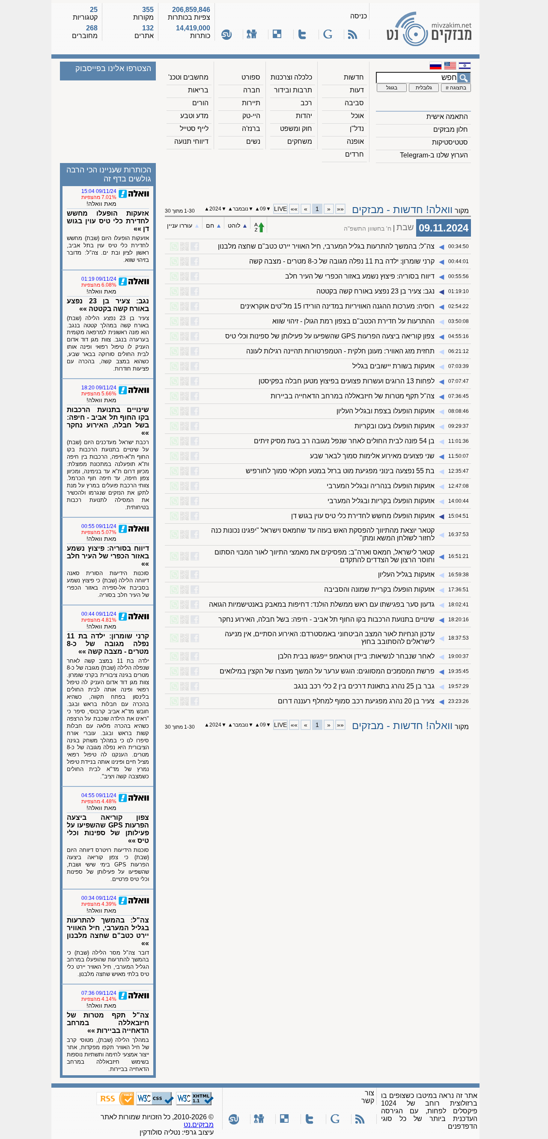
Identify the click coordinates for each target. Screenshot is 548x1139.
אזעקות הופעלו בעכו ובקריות (394, 426)
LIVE (280, 208)
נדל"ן (357, 128)
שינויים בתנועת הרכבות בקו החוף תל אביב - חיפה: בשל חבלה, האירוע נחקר (326, 619)
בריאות (198, 90)
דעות (357, 90)
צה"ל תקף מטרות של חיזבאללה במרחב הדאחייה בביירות (353, 396)
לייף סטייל (194, 128)
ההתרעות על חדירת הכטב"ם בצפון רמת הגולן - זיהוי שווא (353, 321)
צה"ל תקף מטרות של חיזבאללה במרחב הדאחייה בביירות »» (108, 1022)
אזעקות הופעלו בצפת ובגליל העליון (386, 411)
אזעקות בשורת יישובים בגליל (393, 366)
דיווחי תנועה (191, 141)
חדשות (354, 77)
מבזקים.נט (199, 1124)
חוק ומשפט (296, 128)
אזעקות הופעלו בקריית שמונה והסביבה (379, 589)
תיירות (251, 103)
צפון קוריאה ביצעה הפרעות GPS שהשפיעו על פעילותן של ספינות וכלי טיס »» (108, 829)
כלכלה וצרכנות (291, 77)
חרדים (354, 154)
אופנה (355, 141)
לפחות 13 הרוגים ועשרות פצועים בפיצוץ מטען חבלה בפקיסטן (347, 381)
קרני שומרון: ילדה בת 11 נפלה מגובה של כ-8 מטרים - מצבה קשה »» (108, 643)
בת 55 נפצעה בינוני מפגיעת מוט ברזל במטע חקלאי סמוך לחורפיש (340, 471)
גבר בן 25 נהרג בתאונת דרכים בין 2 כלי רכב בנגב (364, 686)
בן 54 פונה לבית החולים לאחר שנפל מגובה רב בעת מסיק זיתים (344, 441)
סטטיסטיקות (450, 142)
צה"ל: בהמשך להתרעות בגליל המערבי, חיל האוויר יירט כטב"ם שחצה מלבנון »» (108, 932)
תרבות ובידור (293, 90)
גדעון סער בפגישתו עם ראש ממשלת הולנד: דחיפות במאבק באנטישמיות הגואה (322, 604)
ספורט (250, 77)
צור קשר (367, 1096)
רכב (306, 103)
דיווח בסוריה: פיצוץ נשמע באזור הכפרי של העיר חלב (360, 276)
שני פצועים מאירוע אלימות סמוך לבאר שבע (372, 456)
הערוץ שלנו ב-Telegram (434, 155)
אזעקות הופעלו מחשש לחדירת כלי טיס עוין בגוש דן (363, 515)
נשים (253, 141)
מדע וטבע (194, 115)
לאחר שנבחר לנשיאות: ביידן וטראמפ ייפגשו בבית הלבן (356, 656)
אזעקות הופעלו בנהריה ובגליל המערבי (381, 485)
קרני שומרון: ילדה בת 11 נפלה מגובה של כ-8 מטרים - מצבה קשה (342, 261)
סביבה (354, 103)
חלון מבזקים (450, 129)
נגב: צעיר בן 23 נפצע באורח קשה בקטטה (375, 291)
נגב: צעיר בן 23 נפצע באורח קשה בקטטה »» (108, 304)
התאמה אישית (447, 116)
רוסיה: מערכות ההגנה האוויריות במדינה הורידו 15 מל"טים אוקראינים (337, 306)
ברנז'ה (251, 128)
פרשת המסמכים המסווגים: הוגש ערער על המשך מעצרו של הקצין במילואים (327, 671)
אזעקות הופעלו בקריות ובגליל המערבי (381, 500)
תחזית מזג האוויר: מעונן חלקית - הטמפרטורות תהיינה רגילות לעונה (340, 351)
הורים (200, 103)
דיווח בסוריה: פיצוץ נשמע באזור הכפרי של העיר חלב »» (108, 556)
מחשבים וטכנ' (188, 77)
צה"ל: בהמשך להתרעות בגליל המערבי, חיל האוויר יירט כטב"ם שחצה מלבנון (326, 246)
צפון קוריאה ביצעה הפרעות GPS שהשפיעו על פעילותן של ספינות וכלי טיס (330, 336)
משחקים (299, 141)
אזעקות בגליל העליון (406, 574)
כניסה (358, 16)
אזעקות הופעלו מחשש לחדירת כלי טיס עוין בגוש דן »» (108, 221)
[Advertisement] (318, 180)
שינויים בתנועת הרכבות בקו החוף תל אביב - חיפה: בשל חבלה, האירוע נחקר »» (108, 421)
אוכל (357, 115)
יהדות (304, 115)
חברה (251, 90)
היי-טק (251, 115)
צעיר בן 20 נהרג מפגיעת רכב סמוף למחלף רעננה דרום (356, 701)
